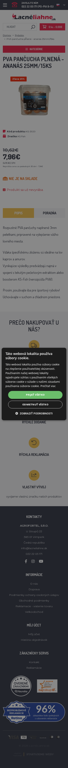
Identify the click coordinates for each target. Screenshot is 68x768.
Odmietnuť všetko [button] (35, 404)
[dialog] (34, 384)
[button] (34, 413)
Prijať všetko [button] (35, 394)
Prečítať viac (48, 386)
